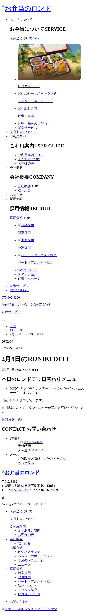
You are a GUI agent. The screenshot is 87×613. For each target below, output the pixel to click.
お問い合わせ (19, 290)
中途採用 (24, 577)
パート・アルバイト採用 (35, 581)
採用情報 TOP (20, 217)
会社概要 (16, 167)
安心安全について (23, 132)
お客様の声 (26, 163)
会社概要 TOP (28, 186)
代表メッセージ (29, 278)
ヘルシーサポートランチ (35, 556)
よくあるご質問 (29, 159)
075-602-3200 (33, 442)
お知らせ (16, 194)
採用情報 (16, 199)
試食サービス (27, 127)
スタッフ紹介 (27, 274)
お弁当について (21, 19)
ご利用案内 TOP (31, 155)
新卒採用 (24, 573)
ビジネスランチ (29, 551)
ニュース (24, 564)
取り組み (24, 190)
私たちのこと (27, 270)
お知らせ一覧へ (13, 419)
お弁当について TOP (24, 38)
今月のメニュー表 (31, 560)
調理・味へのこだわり (34, 123)
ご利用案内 (18, 136)
